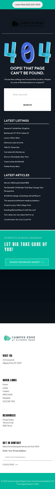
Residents (6, 398)
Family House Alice (11, 166)
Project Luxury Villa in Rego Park (17, 205)
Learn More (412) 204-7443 (27, 4)
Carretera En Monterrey (14, 152)
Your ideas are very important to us (19, 215)
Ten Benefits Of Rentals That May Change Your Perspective (24, 189)
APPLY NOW (7, 395)
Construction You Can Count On (17, 219)
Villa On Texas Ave (11, 147)
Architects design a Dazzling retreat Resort (22, 196)
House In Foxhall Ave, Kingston (17, 128)
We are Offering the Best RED (16, 183)
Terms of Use (8, 423)
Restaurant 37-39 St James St (16, 133)
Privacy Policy (8, 420)
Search (27, 105)
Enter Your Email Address (14, 450)
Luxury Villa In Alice (12, 138)
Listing (5, 388)
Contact (6, 391)
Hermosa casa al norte (13, 142)
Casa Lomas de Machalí (14, 161)
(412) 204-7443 (9, 401)
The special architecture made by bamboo (21, 200)
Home (5, 384)
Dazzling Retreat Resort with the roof (20, 210)
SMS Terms (7, 426)
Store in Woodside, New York (16, 157)
